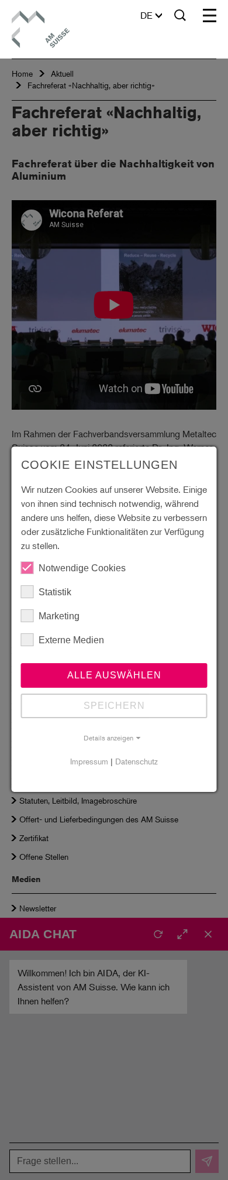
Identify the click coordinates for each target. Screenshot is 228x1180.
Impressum (89, 761)
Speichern (114, 706)
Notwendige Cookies (82, 568)
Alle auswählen (114, 675)
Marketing (59, 616)
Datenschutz (136, 761)
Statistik (55, 592)
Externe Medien (71, 640)
